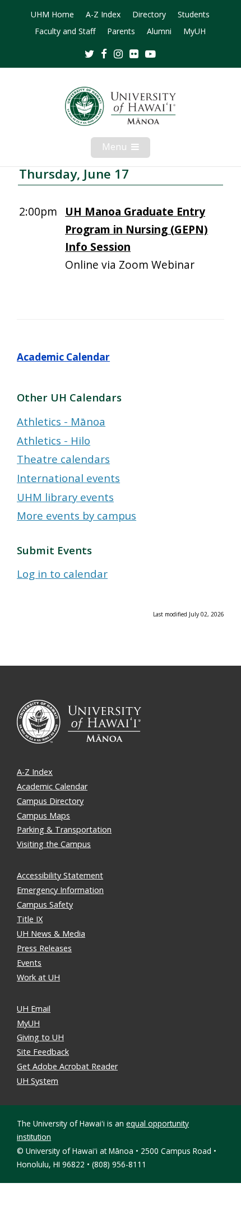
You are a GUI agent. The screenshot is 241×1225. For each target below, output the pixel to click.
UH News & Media (51, 933)
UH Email (33, 1008)
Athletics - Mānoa (61, 421)
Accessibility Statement (60, 875)
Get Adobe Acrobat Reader (67, 1066)
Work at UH (38, 977)
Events (29, 962)
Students (194, 14)
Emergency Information (60, 890)
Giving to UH (40, 1037)
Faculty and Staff (65, 31)
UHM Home (52, 14)
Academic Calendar (63, 356)
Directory (149, 14)
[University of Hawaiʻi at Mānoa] (120, 106)
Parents (121, 31)
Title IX (30, 919)
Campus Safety (45, 904)
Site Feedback (43, 1051)
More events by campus (76, 515)
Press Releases (44, 948)
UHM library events (65, 497)
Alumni (159, 31)
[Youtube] (150, 53)
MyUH (194, 31)
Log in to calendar (62, 574)
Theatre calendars (63, 459)
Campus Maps (43, 815)
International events (68, 478)
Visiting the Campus (54, 844)
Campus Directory (50, 801)
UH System (37, 1081)
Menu (126, 149)
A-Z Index (103, 14)
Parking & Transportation (64, 829)
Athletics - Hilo (53, 440)
